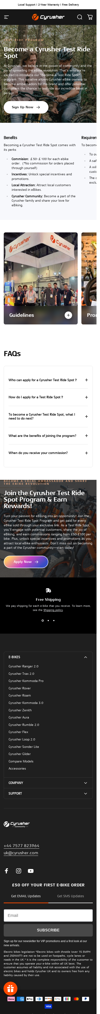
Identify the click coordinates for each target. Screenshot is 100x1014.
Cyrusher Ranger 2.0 (23, 666)
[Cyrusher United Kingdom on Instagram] (18, 871)
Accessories (17, 768)
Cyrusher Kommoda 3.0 (26, 703)
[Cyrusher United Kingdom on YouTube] (30, 871)
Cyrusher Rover (20, 688)
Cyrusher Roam (20, 695)
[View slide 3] (54, 620)
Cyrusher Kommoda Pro (26, 681)
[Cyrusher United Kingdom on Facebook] (6, 871)
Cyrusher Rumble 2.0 (24, 725)
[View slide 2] (48, 620)
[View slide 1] (43, 620)
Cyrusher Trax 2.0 (21, 673)
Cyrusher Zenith (20, 710)
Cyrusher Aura (19, 717)
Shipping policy (53, 610)
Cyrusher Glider (20, 754)
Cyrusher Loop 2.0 (22, 739)
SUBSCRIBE (48, 930)
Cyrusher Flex (18, 732)
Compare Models (21, 761)
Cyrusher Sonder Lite (24, 747)
